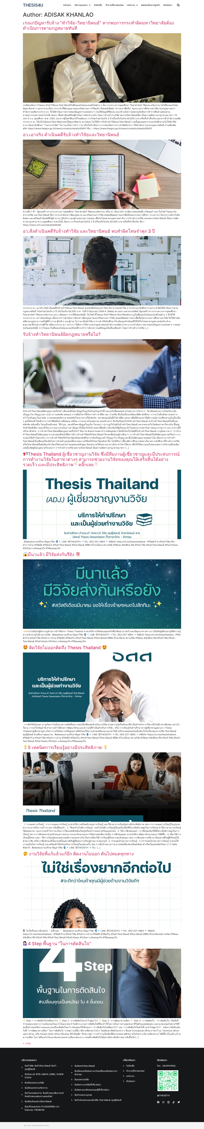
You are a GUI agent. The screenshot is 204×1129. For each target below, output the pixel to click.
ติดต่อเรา (167, 5)
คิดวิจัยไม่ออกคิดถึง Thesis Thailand (65, 647)
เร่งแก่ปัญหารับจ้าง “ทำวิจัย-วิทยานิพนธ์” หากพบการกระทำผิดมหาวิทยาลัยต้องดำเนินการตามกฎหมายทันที (98, 25)
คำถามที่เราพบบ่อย (114, 5)
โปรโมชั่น (98, 5)
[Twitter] (179, 1102)
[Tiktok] (173, 1102)
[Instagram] (163, 1102)
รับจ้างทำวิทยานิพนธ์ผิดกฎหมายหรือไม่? (62, 334)
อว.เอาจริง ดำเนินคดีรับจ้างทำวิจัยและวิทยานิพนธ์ (71, 134)
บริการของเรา (81, 5)
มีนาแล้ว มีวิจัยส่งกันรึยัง (51, 554)
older (27, 1043)
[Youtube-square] (168, 1102)
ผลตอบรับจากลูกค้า (150, 5)
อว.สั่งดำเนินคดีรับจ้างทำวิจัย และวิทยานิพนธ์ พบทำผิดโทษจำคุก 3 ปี (89, 231)
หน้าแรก (67, 5)
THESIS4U (33, 5)
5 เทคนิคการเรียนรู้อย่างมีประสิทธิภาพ (65, 747)
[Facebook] (158, 1102)
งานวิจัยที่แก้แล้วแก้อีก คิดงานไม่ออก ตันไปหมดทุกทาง (81, 853)
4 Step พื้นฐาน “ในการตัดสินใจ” (59, 943)
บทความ (131, 5)
